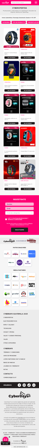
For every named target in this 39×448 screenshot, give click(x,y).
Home (3, 17)
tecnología (7, 328)
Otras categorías (10, 343)
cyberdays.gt (21, 417)
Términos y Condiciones (12, 352)
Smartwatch (22, 17)
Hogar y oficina (9, 332)
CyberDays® (7, 402)
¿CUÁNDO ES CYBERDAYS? (11, 366)
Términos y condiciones (15, 219)
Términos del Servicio (19, 224)
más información (19, 447)
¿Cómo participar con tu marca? (14, 359)
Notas (6, 369)
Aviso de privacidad (10, 355)
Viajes (6, 339)
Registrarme (19, 230)
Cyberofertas (9, 17)
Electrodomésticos (10, 321)
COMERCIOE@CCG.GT (10, 377)
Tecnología (16, 17)
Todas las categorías (13, 213)
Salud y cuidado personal (12, 335)
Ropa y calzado (9, 324)
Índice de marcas (9, 362)
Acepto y (18, 219)
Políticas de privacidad (20, 218)
